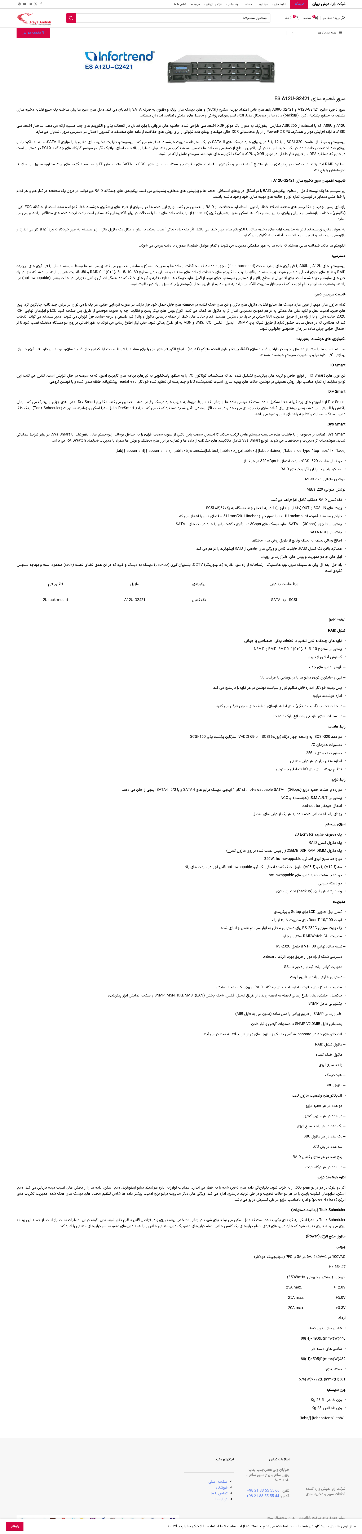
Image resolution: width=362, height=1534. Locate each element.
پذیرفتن (14, 1526)
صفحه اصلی (218, 1482)
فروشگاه (222, 1487)
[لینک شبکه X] (35, 4)
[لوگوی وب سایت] (34, 18)
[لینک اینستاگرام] (30, 4)
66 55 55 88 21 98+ (263, 1491)
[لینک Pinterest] (19, 4)
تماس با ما (219, 1493)
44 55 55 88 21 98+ (262, 1496)
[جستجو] (71, 18)
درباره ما (222, 1499)
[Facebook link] (40, 4)
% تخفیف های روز (33, 33)
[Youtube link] (25, 4)
